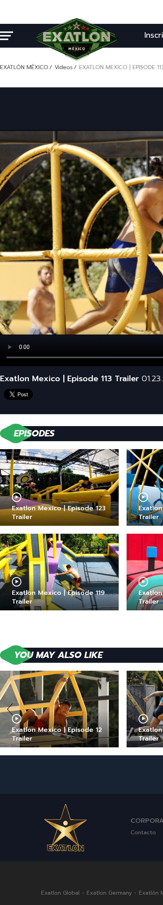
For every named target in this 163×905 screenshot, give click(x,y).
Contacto (143, 832)
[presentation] (10, 709)
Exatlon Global (60, 893)
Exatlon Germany (109, 893)
